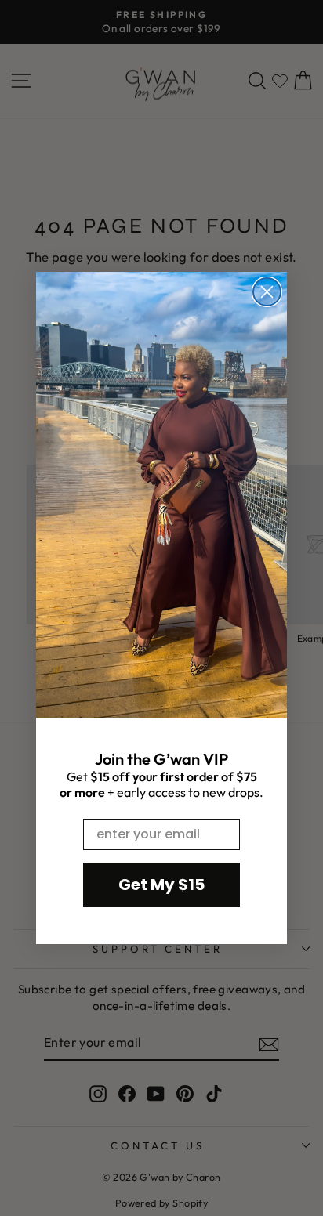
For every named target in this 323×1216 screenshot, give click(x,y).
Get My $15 (161, 885)
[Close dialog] (267, 292)
